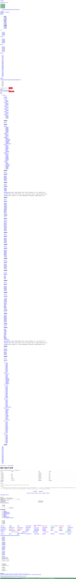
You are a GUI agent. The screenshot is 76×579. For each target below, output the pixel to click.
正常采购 (5, 19)
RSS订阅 (3, 51)
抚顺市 (7, 388)
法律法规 (5, 114)
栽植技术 (5, 351)
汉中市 (7, 440)
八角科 (5, 332)
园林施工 (5, 216)
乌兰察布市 (7, 381)
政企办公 (5, 211)
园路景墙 (5, 317)
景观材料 (5, 133)
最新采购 (3, 549)
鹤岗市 (7, 411)
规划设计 (5, 199)
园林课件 (5, 308)
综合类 (5, 278)
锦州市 (7, 391)
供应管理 (5, 22)
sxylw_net (6, 558)
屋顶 (4, 90)
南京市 (7, 421)
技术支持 (13, 574)
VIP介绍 (3, 32)
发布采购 (5, 17)
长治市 (7, 365)
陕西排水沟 (27, 530)
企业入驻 (3, 539)
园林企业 (5, 282)
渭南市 (7, 438)
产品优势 (3, 33)
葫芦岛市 (7, 397)
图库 (3, 61)
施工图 (5, 305)
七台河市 (7, 416)
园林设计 (5, 515)
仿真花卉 (7, 131)
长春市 (7, 399)
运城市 (7, 369)
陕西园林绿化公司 (12, 527)
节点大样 (5, 302)
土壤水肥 (7, 146)
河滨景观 (5, 208)
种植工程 (5, 223)
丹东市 (7, 390)
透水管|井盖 (7, 165)
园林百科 (5, 254)
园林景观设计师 (6, 512)
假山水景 (7, 136)
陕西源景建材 (6, 342)
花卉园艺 (5, 268)
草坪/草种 (7, 159)
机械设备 (5, 288)
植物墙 (10, 533)
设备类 (5, 276)
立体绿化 (5, 204)
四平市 (7, 401)
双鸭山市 (7, 412)
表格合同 (5, 303)
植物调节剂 (7, 148)
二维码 (2, 11)
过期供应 (5, 24)
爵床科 (5, 329)
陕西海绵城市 (6, 195)
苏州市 (7, 425)
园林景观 (5, 315)
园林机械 (5, 137)
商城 (3, 65)
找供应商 (3, 543)
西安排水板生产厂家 (12, 530)
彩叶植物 (7, 157)
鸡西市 (7, 410)
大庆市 (7, 413)
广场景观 (5, 207)
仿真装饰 (7, 134)
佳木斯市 (7, 415)
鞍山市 (7, 387)
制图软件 (5, 307)
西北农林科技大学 (20, 527)
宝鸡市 (7, 436)
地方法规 (7, 117)
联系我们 (3, 554)
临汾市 (7, 371)
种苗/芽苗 (7, 158)
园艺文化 (5, 354)
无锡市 (7, 422)
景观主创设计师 (6, 516)
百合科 (5, 335)
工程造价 (5, 228)
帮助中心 (3, 46)
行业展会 (5, 272)
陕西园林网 (69, 530)
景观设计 (5, 511)
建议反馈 (3, 50)
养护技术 (5, 352)
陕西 (4, 433)
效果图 (5, 306)
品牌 (3, 62)
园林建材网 (52, 527)
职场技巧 (5, 253)
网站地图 (26, 574)
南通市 (7, 426)
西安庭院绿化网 (36, 530)
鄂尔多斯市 (7, 378)
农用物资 (7, 168)
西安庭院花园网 (28, 527)
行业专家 (7, 112)
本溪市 (7, 389)
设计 (6, 90)
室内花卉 (7, 155)
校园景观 (5, 210)
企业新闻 (5, 26)
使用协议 (10, 574)
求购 (3, 57)
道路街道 (5, 209)
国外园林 (5, 319)
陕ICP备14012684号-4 (22, 576)
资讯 (3, 68)
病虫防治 (7, 145)
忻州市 (7, 370)
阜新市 (7, 393)
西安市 (7, 434)
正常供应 (5, 23)
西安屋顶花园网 (44, 527)
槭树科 (5, 336)
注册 (1, 93)
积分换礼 (3, 41)
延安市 (7, 439)
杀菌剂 (7, 149)
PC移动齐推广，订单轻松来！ (5, 12)
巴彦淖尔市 (7, 380)
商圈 (3, 67)
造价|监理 (7, 110)
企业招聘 (5, 27)
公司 (3, 76)
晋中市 (7, 368)
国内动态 (7, 100)
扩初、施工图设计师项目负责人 (9, 517)
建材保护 (5, 242)
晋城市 (7, 366)
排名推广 (29, 574)
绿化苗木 (5, 267)
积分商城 (36, 574)
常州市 (7, 424)
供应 (3, 56)
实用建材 (5, 190)
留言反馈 (39, 574)
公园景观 (5, 206)
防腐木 (7, 162)
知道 (3, 459)
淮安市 (7, 428)
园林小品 (7, 135)
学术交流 (5, 102)
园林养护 (5, 234)
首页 (3, 55)
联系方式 (16, 574)
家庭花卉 (5, 126)
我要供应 (5, 122)
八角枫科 (5, 331)
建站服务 (7, 574)
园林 (8, 90)
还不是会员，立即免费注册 (4, 502)
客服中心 (1, 44)
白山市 (7, 404)
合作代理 (23, 574)
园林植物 (5, 325)
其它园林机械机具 (8, 143)
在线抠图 (2, 533)
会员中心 (3, 540)
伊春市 (7, 414)
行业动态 (5, 99)
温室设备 (7, 166)
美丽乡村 (5, 230)
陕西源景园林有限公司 (7, 192)
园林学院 (5, 246)
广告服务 (33, 574)
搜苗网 (52, 530)
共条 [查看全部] (3, 494)
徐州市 (7, 423)
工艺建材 (5, 189)
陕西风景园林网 (3, 527)
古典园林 (5, 318)
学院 (3, 454)
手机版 (9, 5)
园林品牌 (5, 260)
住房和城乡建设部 (70, 527)
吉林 (4, 398)
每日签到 (3, 42)
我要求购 (5, 172)
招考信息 (7, 104)
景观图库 (5, 313)
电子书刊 (5, 304)
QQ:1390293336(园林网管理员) (50, 578)
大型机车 (7, 142)
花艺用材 (7, 132)
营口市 (7, 392)
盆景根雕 (5, 353)
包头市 (7, 374)
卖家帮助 (3, 48)
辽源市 (7, 402)
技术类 (5, 277)
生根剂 (7, 147)
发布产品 (1, 89)
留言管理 (5, 28)
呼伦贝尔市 (7, 379)
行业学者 (7, 113)
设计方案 (5, 301)
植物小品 (5, 213)
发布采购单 (4, 544)
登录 (1, 92)
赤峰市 (7, 376)
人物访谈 (5, 111)
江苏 (4, 420)
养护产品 (5, 144)
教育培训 (7, 103)
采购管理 (5, 18)
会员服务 (20, 574)
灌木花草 (7, 154)
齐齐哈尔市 (7, 409)
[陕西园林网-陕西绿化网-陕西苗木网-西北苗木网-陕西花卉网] (10, 535)
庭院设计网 (2, 530)
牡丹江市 (7, 417)
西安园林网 (44, 530)
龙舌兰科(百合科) (6, 339)
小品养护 (5, 240)
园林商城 (5, 184)
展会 (3, 58)
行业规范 (7, 116)
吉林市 (7, 400)
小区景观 (5, 205)
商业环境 (5, 212)
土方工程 (5, 222)
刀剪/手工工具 (8, 139)
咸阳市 (7, 437)
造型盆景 (7, 160)
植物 (3, 74)
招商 (3, 69)
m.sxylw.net (6, 557)
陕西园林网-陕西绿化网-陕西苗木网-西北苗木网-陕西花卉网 (9, 576)
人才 (6, 465)
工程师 (9, 465)
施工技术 (5, 221)
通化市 (7, 403)
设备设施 (5, 266)
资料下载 (5, 294)
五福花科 (5, 338)
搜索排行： (2, 90)
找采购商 (3, 547)
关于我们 (3, 574)
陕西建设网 (61, 527)
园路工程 (5, 224)
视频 (3, 63)
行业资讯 (5, 97)
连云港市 (7, 427)
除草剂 (7, 150)
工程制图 (5, 256)
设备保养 (5, 241)
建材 (9, 90)
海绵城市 (5, 229)
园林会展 (5, 274)
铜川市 (7, 435)
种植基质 (7, 167)
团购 (3, 66)
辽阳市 (7, 394)
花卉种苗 (7, 127)
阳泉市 (7, 364)
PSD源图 (5, 300)
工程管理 (5, 220)
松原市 (7, 405)
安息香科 (5, 330)
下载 (3, 64)
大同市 (7, 363)
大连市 (7, 386)
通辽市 (7, 377)
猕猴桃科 (5, 337)
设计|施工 (7, 109)
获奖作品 (5, 320)
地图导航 (1, 78)
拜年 (3, 75)
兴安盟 (7, 382)
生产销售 (5, 264)
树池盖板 (18, 530)
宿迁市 (7, 432)
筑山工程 (5, 225)
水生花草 (7, 156)
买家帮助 (3, 47)
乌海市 (7, 375)
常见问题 (3, 49)
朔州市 (7, 367)
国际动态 (7, 101)
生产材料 (5, 161)
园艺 (3, 73)
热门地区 (5, 358)
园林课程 (5, 252)
